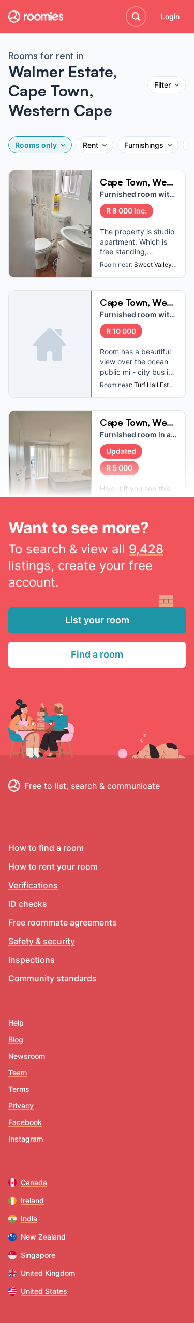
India (29, 1218)
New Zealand (43, 1236)
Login (170, 16)
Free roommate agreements (62, 922)
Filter (162, 84)
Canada (34, 1182)
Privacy (21, 1105)
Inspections (31, 960)
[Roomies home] (35, 16)
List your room (97, 620)
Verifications (33, 885)
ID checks (27, 904)
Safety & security (41, 941)
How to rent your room (53, 866)
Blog (15, 1039)
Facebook (25, 1122)
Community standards (52, 978)
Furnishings (143, 144)
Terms (18, 1089)
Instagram (25, 1138)
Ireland (32, 1200)
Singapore (38, 1254)
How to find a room (46, 848)
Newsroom (26, 1055)
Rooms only (36, 144)
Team (17, 1072)
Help (16, 1022)
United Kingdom (48, 1273)
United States (44, 1291)
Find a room (97, 654)
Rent (90, 144)
